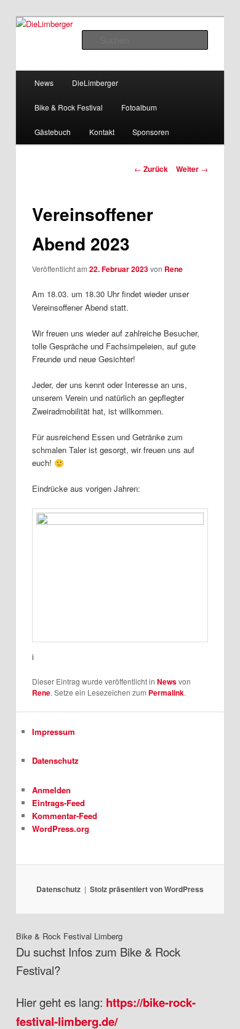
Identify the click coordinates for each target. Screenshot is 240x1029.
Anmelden (51, 790)
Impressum (53, 731)
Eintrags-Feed (58, 803)
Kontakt (101, 131)
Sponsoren (150, 131)
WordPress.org (60, 828)
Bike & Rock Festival (68, 107)
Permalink (166, 692)
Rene (173, 268)
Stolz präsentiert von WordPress (147, 889)
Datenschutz (55, 760)
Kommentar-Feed (64, 815)
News (44, 82)
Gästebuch (52, 131)
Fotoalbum (139, 107)
